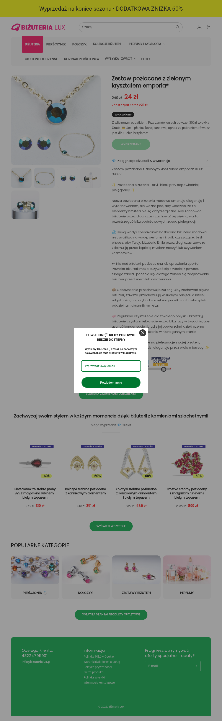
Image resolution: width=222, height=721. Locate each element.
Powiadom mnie (111, 382)
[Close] (142, 333)
